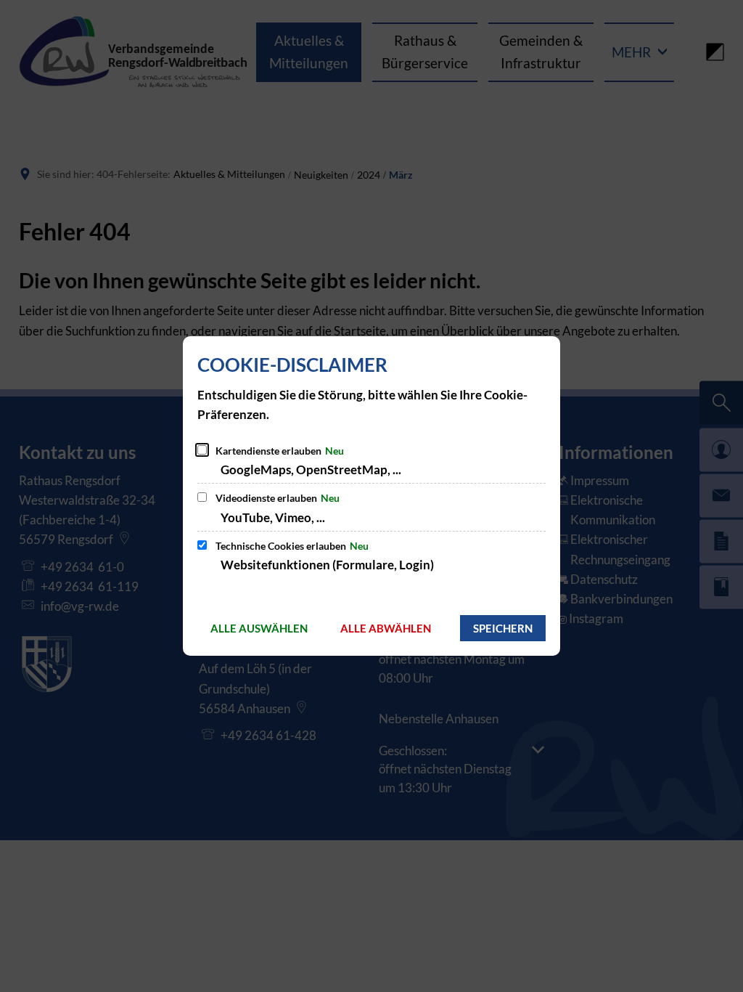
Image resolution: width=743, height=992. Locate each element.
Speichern (503, 628)
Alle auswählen (259, 628)
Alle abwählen (385, 628)
